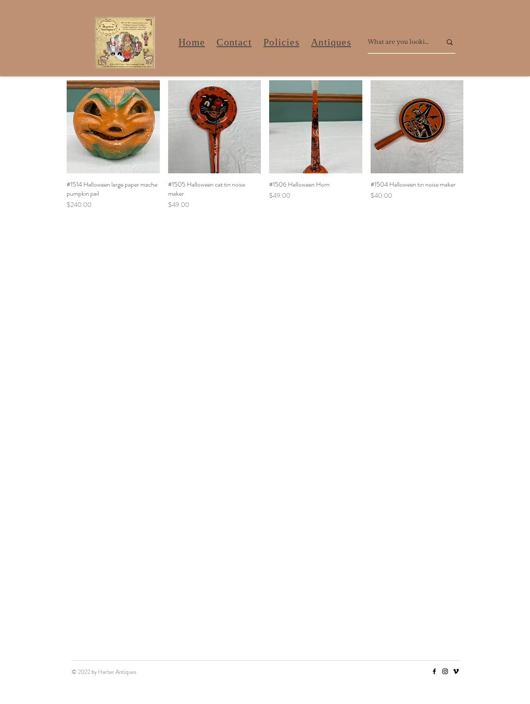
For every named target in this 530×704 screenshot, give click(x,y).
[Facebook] (434, 671)
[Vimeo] (456, 671)
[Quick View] (113, 126)
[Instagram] (445, 671)
